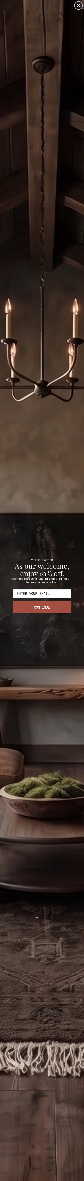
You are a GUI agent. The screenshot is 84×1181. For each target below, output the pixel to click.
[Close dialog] (78, 5)
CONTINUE (42, 607)
